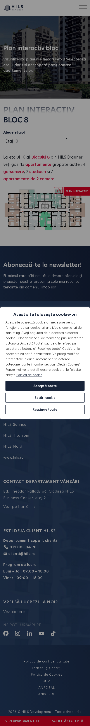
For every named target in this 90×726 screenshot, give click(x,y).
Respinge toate (45, 409)
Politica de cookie (29, 375)
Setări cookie (45, 398)
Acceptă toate (45, 386)
